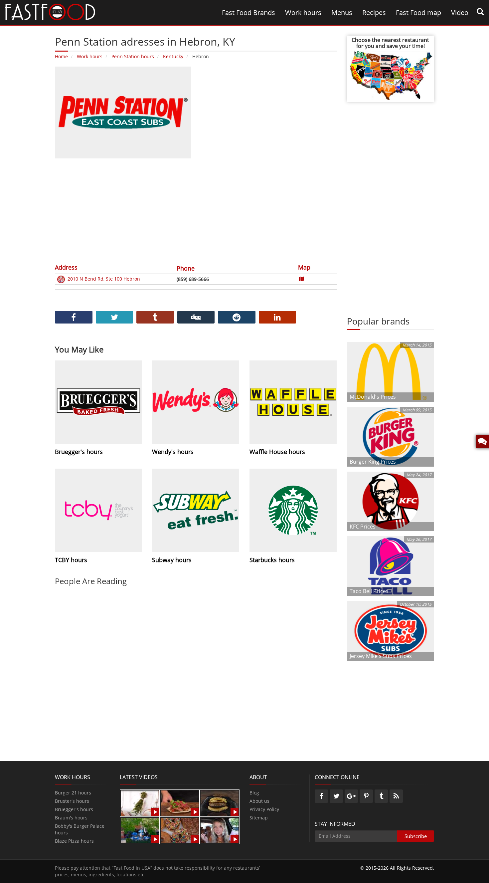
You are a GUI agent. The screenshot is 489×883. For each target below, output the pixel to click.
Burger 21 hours (73, 792)
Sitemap (258, 817)
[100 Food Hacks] (140, 802)
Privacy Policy (264, 809)
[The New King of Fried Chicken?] (140, 830)
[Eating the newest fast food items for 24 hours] (220, 830)
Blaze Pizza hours (74, 841)
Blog (254, 792)
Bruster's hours (72, 801)
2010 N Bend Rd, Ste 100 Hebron (104, 279)
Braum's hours (71, 817)
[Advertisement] (196, 210)
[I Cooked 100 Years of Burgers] (220, 802)
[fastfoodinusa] (50, 11)
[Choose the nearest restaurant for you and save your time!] (391, 75)
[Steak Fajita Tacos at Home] (180, 802)
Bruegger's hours (74, 809)
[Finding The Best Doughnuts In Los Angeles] (180, 830)
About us (259, 801)
